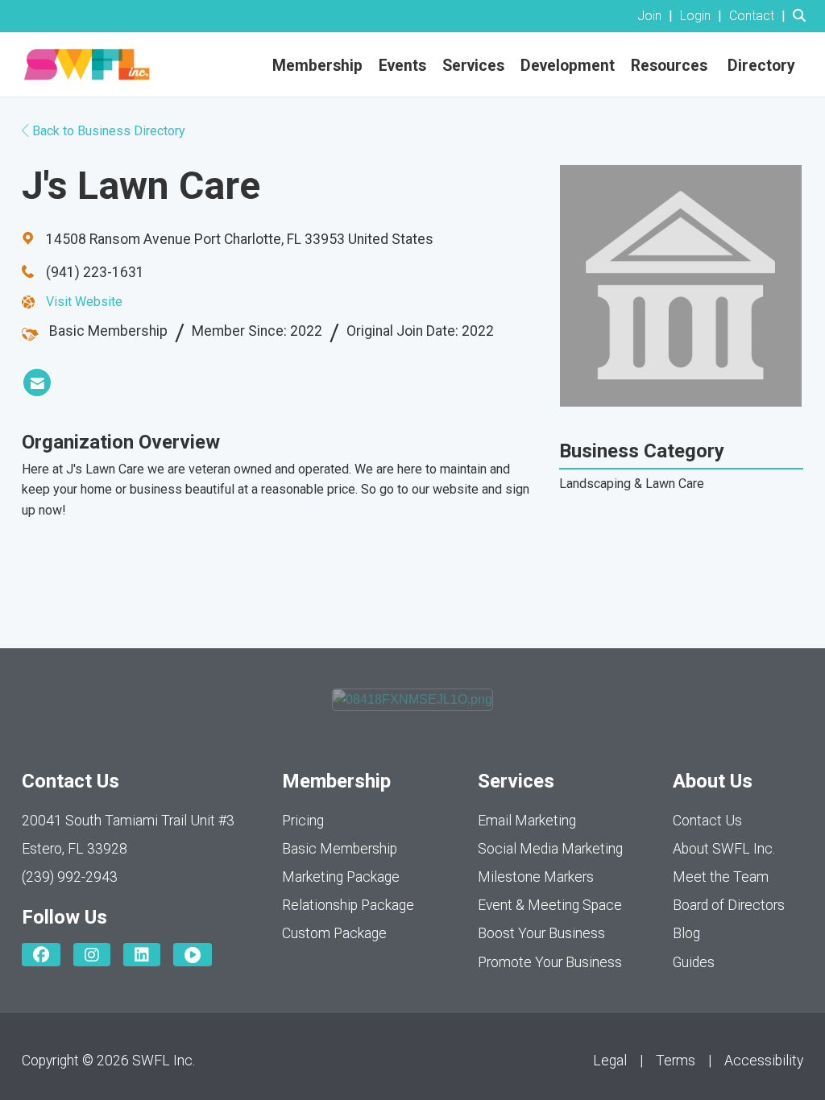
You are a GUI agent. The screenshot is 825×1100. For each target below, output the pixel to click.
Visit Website (84, 301)
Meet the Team (721, 877)
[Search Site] (803, 15)
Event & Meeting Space (550, 905)
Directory (761, 65)
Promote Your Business (550, 962)
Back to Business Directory (107, 131)
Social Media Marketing (550, 849)
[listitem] (657, 15)
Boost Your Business (541, 933)
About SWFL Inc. (724, 849)
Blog (686, 933)
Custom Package (334, 933)
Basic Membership (339, 849)
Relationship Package (348, 905)
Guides (694, 962)
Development (567, 65)
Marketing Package (341, 877)
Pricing (303, 821)
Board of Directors (729, 905)
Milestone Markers (536, 877)
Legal (610, 1060)
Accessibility (763, 1060)
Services (473, 65)
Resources (669, 65)
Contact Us (707, 821)
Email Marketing (527, 821)
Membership (317, 65)
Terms (675, 1060)
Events (402, 65)
